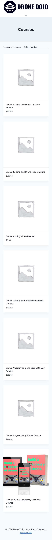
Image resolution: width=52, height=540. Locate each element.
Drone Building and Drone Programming (25, 172)
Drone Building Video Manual (20, 236)
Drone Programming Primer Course (23, 435)
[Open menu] (26, 15)
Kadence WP (26, 532)
